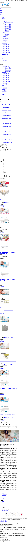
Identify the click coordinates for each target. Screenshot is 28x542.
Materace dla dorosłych (4, 82)
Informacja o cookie (4, 495)
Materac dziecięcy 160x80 (8, 26)
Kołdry (2, 86)
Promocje (3, 94)
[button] (7, 149)
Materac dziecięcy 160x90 (8, 27)
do (6, 147)
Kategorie (1, 64)
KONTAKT (3, 18)
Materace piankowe (7, 31)
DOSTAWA (3, 17)
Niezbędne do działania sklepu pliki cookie (6, 525)
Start (0, 8)
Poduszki (4, 32)
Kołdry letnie (6, 35)
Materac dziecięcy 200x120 (6, 52)
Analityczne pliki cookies (3, 531)
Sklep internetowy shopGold (3, 521)
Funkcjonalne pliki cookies (3, 528)
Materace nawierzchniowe (6, 84)
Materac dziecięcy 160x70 (8, 25)
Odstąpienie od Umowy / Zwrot (5, 504)
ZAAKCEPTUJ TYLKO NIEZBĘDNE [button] (5, 540)
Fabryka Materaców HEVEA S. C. (8, 202)
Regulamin (3, 493)
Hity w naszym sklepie (6, 97)
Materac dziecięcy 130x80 (8, 24)
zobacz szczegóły (2, 206)
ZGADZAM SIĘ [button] (2, 541)
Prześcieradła (4, 36)
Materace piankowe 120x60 (8, 70)
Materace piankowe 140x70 (8, 71)
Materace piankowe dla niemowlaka (7, 55)
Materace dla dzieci (6, 23)
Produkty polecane (5, 96)
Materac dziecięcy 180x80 (8, 28)
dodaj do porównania (2, 204)
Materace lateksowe (7, 30)
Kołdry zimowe (5, 60)
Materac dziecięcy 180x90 (6, 48)
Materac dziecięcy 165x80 (6, 44)
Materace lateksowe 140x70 (8, 68)
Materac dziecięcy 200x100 (6, 51)
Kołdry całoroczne (7, 34)
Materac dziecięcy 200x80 (6, 50)
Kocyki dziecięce (4, 90)
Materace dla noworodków (7, 21)
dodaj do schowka (2, 231)
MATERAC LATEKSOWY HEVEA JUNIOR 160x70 (8, 414)
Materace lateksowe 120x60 (8, 67)
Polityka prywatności (4, 494)
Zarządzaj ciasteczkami (3, 520)
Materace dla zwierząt (5, 38)
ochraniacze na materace (8, 490)
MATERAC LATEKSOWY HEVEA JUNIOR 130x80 (8, 388)
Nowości (3, 92)
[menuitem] (15, 29)
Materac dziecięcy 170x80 (6, 46)
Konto (1, 10)
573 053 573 (6, 510)
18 (6, 145)
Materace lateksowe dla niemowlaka (9, 22)
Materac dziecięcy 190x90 (6, 49)
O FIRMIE (3, 498)
